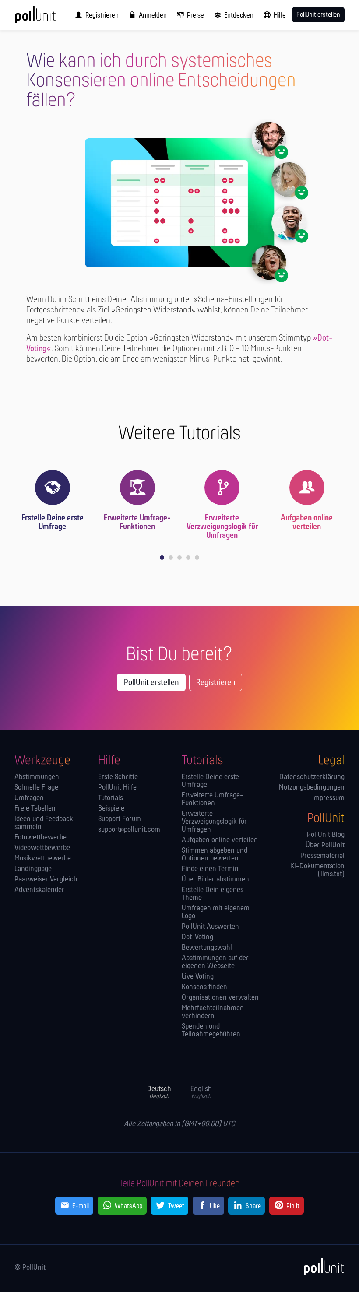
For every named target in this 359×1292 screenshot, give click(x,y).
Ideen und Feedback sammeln (43, 823)
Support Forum (119, 819)
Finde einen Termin (210, 869)
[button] (162, 557)
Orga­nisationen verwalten (220, 998)
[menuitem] (95, 15)
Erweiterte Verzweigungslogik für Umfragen (222, 527)
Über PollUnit (325, 846)
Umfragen (29, 798)
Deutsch (159, 1092)
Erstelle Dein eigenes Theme (212, 894)
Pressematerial (322, 856)
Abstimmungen (36, 777)
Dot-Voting (197, 937)
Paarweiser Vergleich (45, 880)
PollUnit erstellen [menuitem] (318, 14)
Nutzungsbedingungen (312, 788)
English (201, 1092)
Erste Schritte (118, 777)
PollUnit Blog (326, 835)
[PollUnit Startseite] (47, 17)
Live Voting (198, 977)
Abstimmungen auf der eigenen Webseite (215, 962)
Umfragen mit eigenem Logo (216, 912)
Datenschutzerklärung (312, 777)
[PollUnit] (320, 1266)
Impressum (328, 798)
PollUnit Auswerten (210, 927)
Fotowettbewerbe (40, 838)
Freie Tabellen (35, 809)
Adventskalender (39, 890)
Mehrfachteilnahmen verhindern (213, 1012)
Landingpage (33, 869)
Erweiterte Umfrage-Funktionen (137, 522)
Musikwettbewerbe (42, 859)
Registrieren (215, 682)
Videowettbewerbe (42, 848)
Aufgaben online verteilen (307, 522)
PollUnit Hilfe (117, 788)
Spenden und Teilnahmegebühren (211, 1031)
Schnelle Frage (36, 788)
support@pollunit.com (129, 830)
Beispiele (111, 809)
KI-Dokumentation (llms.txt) (317, 870)
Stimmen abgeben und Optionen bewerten (214, 855)
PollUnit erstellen (151, 682)
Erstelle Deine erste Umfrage (52, 522)
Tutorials (110, 798)
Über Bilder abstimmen (215, 880)
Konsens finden (204, 987)
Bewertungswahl (207, 948)
